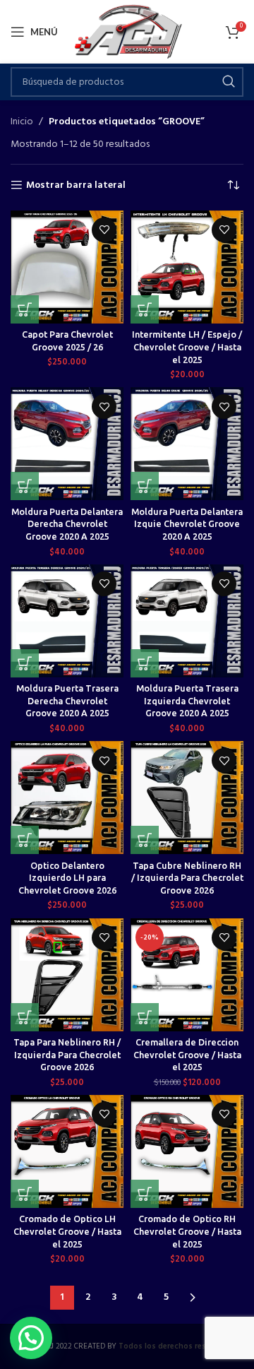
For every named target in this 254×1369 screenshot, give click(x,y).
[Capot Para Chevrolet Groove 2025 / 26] (67, 267)
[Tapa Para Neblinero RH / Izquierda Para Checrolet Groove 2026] (67, 974)
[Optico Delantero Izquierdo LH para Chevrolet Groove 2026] (67, 797)
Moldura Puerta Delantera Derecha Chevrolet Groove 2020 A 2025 (67, 523)
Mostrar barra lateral (76, 185)
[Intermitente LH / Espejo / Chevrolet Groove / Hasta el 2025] (187, 267)
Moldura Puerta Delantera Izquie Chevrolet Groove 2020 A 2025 (187, 523)
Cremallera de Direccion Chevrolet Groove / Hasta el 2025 (187, 1054)
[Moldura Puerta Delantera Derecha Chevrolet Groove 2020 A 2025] (67, 443)
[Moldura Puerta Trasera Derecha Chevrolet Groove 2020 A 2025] (67, 620)
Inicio (22, 122)
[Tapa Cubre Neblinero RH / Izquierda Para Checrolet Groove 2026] (187, 797)
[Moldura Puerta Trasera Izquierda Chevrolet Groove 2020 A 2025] (187, 620)
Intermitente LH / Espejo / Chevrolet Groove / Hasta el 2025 (187, 346)
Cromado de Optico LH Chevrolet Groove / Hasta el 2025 (67, 1231)
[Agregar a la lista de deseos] (104, 230)
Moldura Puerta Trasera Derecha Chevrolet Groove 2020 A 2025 (67, 700)
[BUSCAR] (228, 82)
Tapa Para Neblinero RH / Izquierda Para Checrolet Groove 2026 (67, 1054)
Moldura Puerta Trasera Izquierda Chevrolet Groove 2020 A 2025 (187, 700)
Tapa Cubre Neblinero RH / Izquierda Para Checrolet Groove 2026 (187, 877)
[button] (25, 309)
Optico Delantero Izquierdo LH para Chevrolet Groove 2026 (67, 877)
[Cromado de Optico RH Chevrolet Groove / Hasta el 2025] (187, 1151)
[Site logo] (127, 32)
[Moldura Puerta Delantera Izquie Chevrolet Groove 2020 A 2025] (187, 443)
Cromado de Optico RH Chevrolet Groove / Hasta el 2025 (187, 1231)
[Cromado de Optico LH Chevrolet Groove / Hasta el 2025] (67, 1151)
